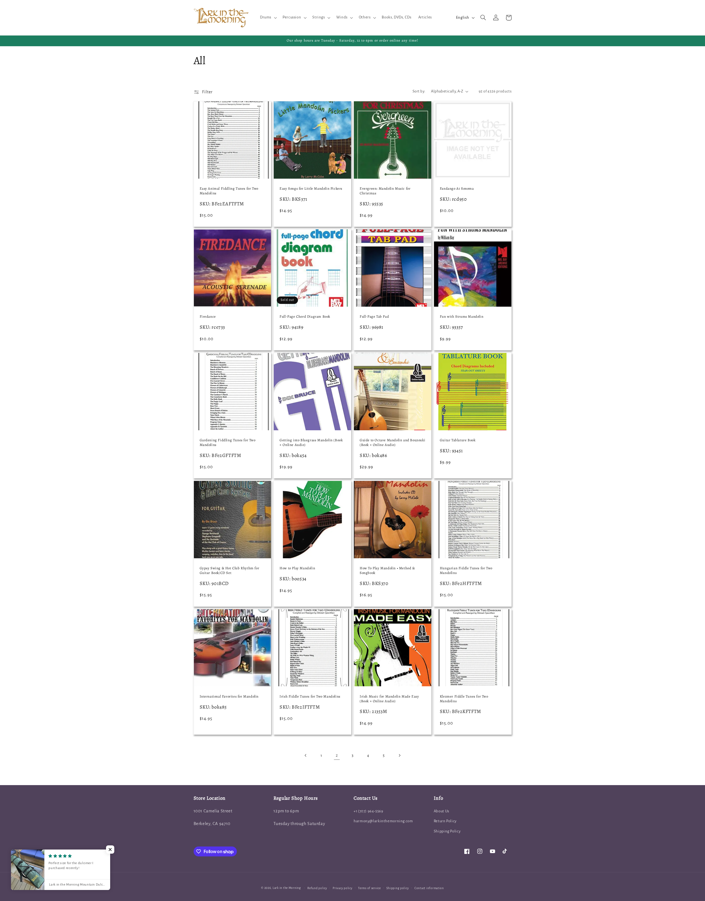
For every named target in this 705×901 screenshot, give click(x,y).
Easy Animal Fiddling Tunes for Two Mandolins (229, 190)
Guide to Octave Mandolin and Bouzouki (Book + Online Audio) (392, 442)
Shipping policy (397, 888)
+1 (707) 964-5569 (368, 811)
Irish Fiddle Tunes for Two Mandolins (310, 696)
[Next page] (399, 755)
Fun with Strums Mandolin (461, 316)
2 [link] (337, 755)
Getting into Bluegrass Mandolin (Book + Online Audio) (311, 442)
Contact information (429, 888)
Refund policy (317, 888)
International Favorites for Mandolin (229, 696)
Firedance (208, 316)
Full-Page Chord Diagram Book (305, 316)
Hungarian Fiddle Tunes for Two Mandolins (466, 570)
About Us (441, 811)
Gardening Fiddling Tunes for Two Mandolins (228, 442)
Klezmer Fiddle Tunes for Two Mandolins (464, 698)
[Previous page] (305, 755)
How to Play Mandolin (297, 568)
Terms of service (369, 888)
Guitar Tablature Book (458, 440)
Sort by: (419, 91)
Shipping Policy (447, 831)
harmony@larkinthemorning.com (383, 821)
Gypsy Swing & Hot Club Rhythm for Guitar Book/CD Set (229, 570)
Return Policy (445, 821)
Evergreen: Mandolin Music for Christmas (385, 190)
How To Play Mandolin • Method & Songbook (387, 570)
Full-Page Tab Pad (374, 316)
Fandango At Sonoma (457, 188)
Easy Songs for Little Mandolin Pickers (311, 188)
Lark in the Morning (287, 887)
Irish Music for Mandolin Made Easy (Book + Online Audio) (389, 698)
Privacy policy (342, 888)
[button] (267, 18)
